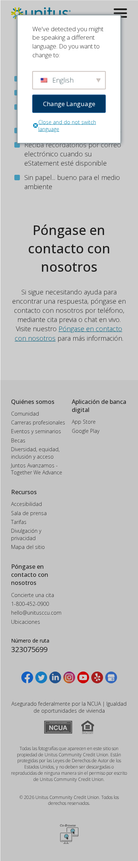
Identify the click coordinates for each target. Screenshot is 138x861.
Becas (18, 440)
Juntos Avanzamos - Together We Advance (36, 469)
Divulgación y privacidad (26, 534)
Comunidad (25, 413)
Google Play (85, 430)
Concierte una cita (32, 595)
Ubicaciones (25, 621)
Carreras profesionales (38, 422)
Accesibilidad (26, 503)
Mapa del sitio (28, 546)
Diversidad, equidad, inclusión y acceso (35, 453)
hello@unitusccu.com (36, 612)
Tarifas (18, 521)
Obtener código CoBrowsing (69, 834)
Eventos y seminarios (36, 431)
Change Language (69, 103)
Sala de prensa (29, 513)
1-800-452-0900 (30, 603)
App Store (84, 421)
